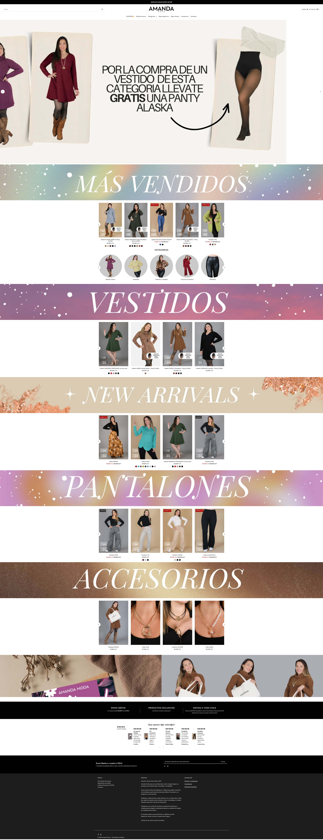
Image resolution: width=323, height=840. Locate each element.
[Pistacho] (105, 246)
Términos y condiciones (191, 781)
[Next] (320, 92)
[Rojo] (111, 373)
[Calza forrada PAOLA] (209, 531)
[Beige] (108, 246)
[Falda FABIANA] (113, 437)
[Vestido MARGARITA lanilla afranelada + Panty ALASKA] (135, 220)
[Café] (145, 373)
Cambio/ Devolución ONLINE (106, 785)
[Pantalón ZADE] (209, 437)
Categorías (151, 16)
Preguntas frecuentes (190, 787)
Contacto (194, 16)
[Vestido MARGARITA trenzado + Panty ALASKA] (209, 344)
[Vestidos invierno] (110, 266)
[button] (160, 747)
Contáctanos (188, 784)
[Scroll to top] (319, 835)
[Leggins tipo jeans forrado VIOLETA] (161, 220)
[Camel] (139, 246)
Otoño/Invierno (141, 16)
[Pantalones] (212, 266)
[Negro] (113, 246)
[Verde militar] (190, 246)
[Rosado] (113, 373)
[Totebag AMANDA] (113, 623)
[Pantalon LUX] (145, 531)
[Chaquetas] (135, 266)
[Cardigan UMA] (212, 220)
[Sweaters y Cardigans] (161, 266)
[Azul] (160, 244)
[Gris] (115, 246)
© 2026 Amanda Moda (104, 837)
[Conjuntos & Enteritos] (187, 266)
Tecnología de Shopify (118, 837)
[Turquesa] (138, 466)
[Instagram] (167, 767)
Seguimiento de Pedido (104, 783)
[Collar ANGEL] (209, 623)
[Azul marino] (109, 373)
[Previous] (3, 92)
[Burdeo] (142, 246)
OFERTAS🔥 (130, 16)
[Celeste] (148, 466)
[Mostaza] (143, 466)
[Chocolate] (110, 246)
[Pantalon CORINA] (177, 531)
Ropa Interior (175, 16)
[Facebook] (164, 767)
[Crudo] (215, 244)
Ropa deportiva (164, 16)
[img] (121, 727)
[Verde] (132, 246)
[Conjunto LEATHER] (177, 623)
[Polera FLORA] (145, 437)
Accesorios (185, 16)
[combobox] (51, 9)
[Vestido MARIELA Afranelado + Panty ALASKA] (187, 220)
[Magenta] (210, 244)
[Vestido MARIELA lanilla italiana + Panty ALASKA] (145, 344)
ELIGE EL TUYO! (39, 159)
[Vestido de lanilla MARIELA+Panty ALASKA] (110, 220)
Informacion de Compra (104, 781)
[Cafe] (141, 466)
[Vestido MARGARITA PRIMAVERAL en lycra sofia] (113, 344)
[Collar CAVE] (145, 623)
